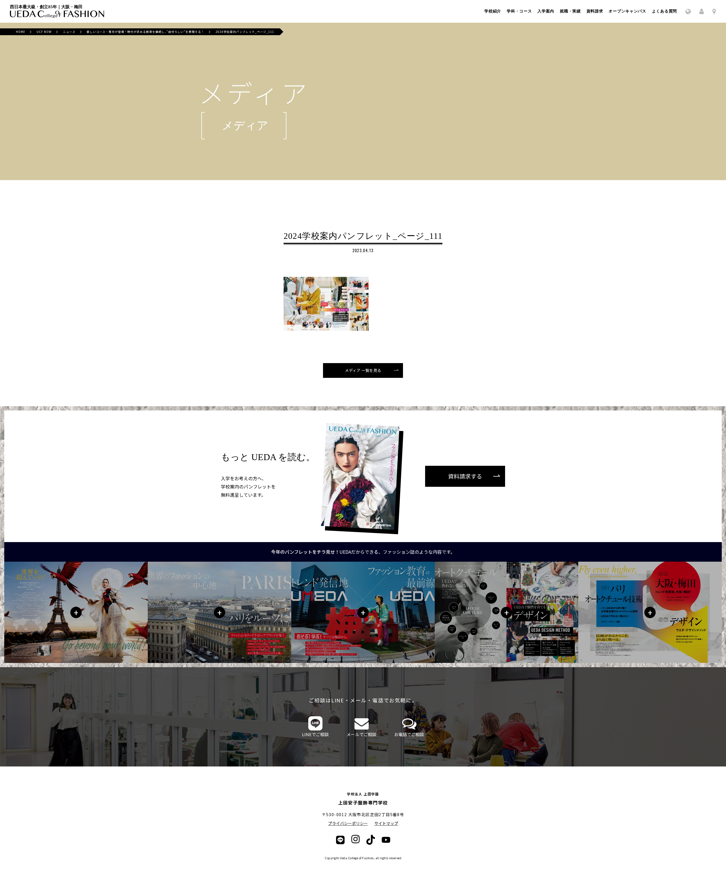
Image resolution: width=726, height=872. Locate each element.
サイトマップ (386, 823)
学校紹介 (492, 11)
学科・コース (519, 11)
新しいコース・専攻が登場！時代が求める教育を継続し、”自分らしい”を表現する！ (145, 32)
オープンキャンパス (627, 11)
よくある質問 (664, 11)
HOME (20, 32)
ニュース (69, 32)
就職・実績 (570, 11)
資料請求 (594, 11)
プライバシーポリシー (348, 823)
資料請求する (465, 476)
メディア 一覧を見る (363, 370)
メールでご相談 (361, 734)
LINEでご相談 (315, 734)
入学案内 (545, 11)
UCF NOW (44, 32)
